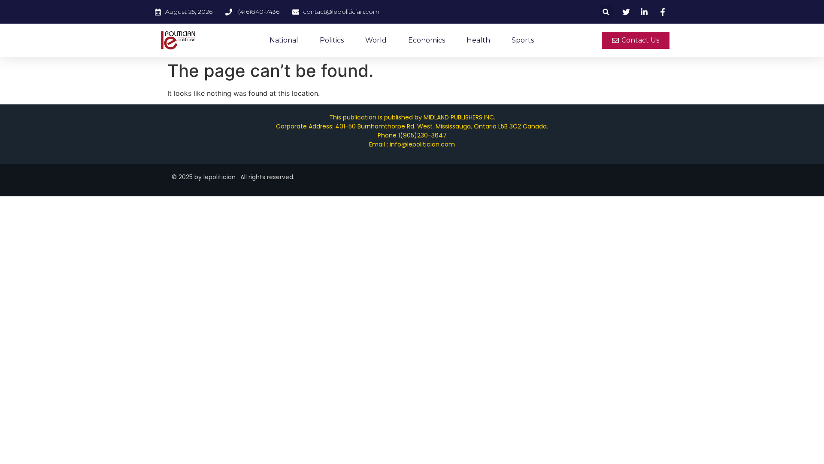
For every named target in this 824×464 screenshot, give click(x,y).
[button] (606, 11)
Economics (426, 40)
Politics (332, 40)
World (376, 40)
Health (478, 40)
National (284, 40)
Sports (523, 40)
